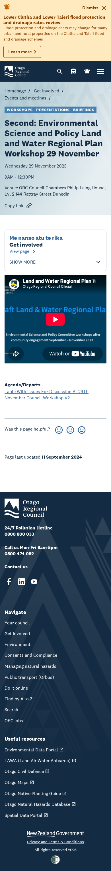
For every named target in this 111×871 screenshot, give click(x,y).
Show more (22, 262)
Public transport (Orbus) (29, 677)
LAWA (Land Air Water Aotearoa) (38, 761)
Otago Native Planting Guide (33, 793)
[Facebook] (9, 581)
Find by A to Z (19, 699)
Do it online (16, 688)
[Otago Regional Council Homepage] (17, 71)
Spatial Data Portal (23, 815)
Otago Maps (16, 782)
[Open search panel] (59, 71)
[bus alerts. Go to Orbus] (73, 71)
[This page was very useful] (81, 429)
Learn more (20, 52)
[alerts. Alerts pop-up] (87, 71)
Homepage (15, 91)
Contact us (16, 567)
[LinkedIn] (21, 581)
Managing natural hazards (30, 666)
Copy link (14, 206)
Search (11, 710)
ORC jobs (14, 721)
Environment (17, 644)
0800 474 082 (19, 554)
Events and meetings (25, 98)
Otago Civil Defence (24, 771)
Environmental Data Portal (31, 750)
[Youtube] (34, 581)
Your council (17, 623)
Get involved (46, 91)
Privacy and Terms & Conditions (55, 841)
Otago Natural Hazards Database (37, 804)
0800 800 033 (19, 534)
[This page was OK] (70, 429)
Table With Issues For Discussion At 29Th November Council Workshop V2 (47, 395)
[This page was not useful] (58, 429)
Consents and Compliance (31, 655)
